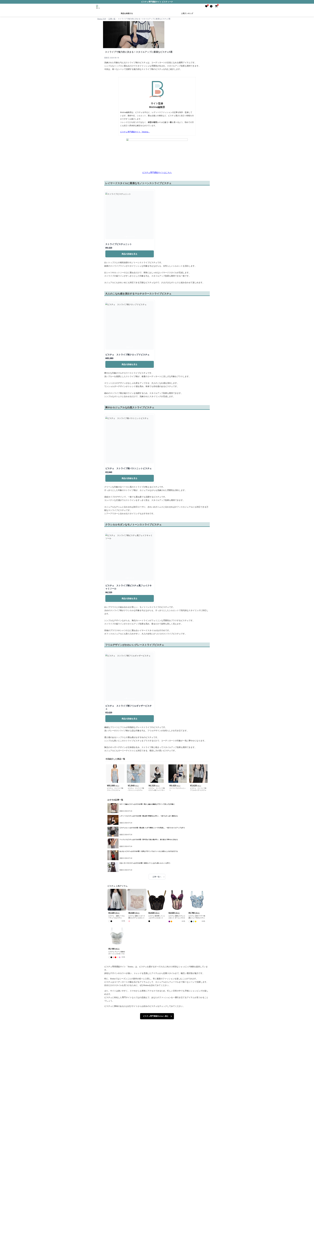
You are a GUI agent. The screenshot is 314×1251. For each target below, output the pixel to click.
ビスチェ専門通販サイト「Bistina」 (135, 131)
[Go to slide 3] (128, 236)
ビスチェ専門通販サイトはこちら (157, 172)
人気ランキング (187, 13)
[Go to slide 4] (129, 236)
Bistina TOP (101, 19)
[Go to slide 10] (133, 460)
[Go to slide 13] (137, 460)
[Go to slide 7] (133, 236)
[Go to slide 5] (132, 347)
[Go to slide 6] (132, 236)
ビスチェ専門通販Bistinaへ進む (156, 1016)
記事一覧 (112, 19)
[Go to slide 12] (136, 460)
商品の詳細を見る (129, 254)
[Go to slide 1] (125, 236)
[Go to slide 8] (130, 460)
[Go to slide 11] (134, 460)
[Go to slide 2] (126, 236)
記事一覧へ (158, 876)
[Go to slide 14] (139, 460)
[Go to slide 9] (131, 460)
